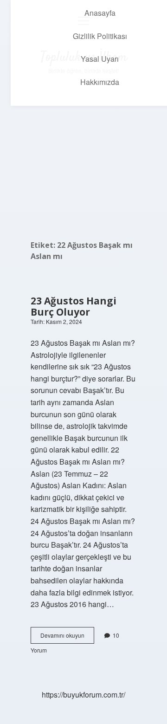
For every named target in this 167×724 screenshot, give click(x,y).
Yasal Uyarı (100, 58)
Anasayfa (100, 12)
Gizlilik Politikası (100, 36)
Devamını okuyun (67, 637)
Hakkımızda (99, 82)
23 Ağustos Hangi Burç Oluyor (73, 306)
